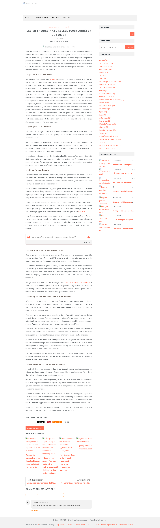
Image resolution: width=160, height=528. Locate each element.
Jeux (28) (102, 115)
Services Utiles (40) (106, 97)
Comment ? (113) (105, 69)
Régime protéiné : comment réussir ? (128, 191)
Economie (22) (104, 121)
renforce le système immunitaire (77, 282)
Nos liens (55, 18)
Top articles (60, 525)
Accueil (28, 18)
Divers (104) (103, 72)
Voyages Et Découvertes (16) (110, 139)
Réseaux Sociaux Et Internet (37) (111, 100)
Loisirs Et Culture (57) (107, 84)
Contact (66, 18)
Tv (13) (102, 142)
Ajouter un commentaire (44, 495)
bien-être (81, 211)
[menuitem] (27, 18)
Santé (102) (103, 75)
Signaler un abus (80, 525)
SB (38, 525)
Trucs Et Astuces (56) (107, 87)
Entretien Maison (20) (107, 130)
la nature (53, 79)
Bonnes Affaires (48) (107, 93)
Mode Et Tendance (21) (108, 124)
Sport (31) (103, 112)
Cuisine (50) (103, 90)
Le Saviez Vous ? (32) (107, 106)
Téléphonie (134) (105, 66)
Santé (66, 27)
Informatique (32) (106, 103)
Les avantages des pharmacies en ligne (129, 220)
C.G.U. (90, 525)
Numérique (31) (105, 109)
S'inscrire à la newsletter (34, 428)
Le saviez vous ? (56, 27)
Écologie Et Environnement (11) (111, 145)
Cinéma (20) (103, 127)
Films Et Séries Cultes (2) (108, 148)
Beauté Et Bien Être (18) (108, 136)
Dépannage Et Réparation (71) (110, 81)
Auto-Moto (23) (105, 118)
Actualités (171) (105, 60)
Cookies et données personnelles (106, 525)
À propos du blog (41, 18)
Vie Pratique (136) (106, 63)
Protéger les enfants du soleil (125, 211)
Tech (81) (102, 78)
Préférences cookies (126, 525)
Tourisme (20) (104, 133)
